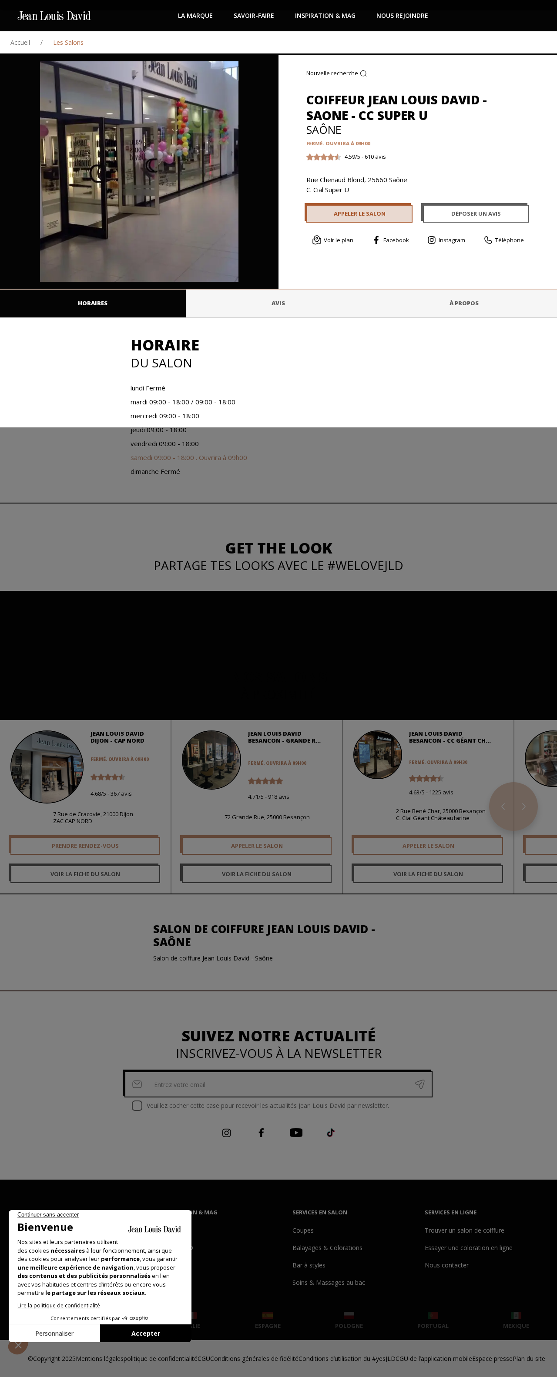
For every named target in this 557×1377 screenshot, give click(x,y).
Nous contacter (447, 1265)
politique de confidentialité (161, 1358)
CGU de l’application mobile (434, 1358)
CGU (204, 1358)
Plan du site (529, 1358)
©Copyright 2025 (52, 1358)
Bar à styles (308, 1265)
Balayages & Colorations (327, 1248)
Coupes (303, 1230)
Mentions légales (100, 1358)
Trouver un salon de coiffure (464, 1230)
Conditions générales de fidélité (254, 1358)
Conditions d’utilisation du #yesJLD (347, 1358)
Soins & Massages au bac (328, 1282)
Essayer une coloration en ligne (469, 1248)
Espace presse (492, 1358)
